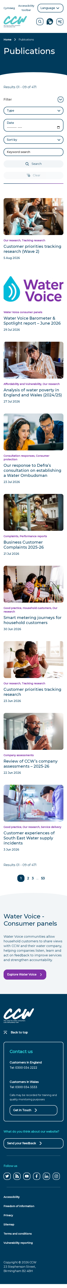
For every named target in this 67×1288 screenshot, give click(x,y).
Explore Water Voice (21, 974)
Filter (8, 99)
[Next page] (54, 878)
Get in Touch (22, 1110)
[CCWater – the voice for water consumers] (19, 1015)
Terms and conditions (18, 1233)
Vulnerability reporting (18, 1242)
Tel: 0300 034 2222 (23, 1067)
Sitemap (9, 1224)
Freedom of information (19, 1206)
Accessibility (12, 1197)
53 (43, 878)
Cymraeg (9, 8)
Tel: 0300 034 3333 (23, 1087)
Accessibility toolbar (26, 8)
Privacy (8, 1215)
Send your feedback (21, 1145)
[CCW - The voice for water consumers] (15, 21)
